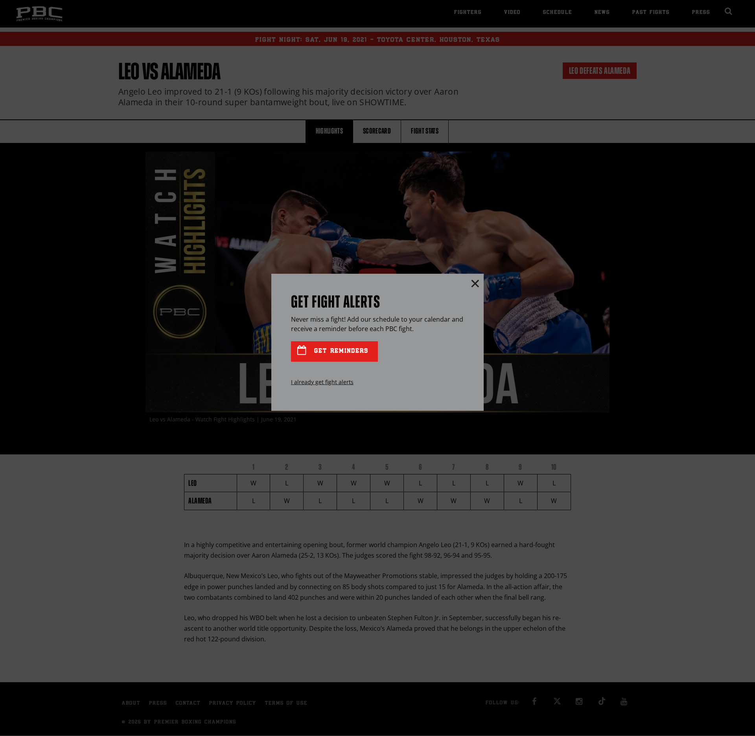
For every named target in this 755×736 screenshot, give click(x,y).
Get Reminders (339, 351)
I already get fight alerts (322, 382)
